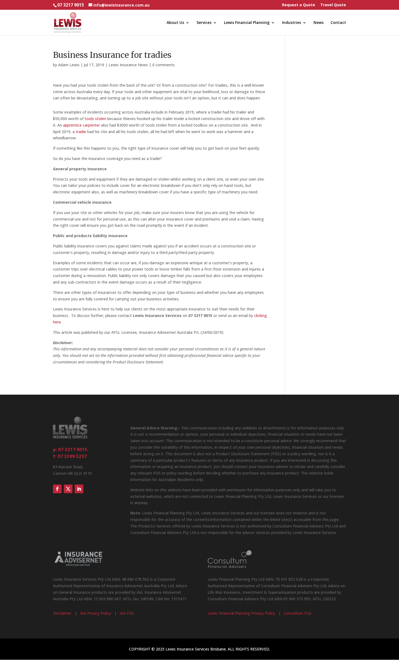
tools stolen (95, 118)
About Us (175, 23)
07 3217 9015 (70, 5)
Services (204, 23)
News (319, 23)
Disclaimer (62, 613)
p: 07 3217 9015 (70, 449)
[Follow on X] (68, 489)
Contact (338, 23)
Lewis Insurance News (128, 64)
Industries (291, 23)
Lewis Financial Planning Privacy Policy (241, 613)
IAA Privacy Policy (95, 613)
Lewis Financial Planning (247, 23)
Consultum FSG (297, 613)
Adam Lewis (69, 64)
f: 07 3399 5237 (70, 456)
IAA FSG (127, 613)
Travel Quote (333, 5)
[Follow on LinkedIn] (79, 489)
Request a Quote (298, 5)
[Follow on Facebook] (57, 489)
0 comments (163, 64)
